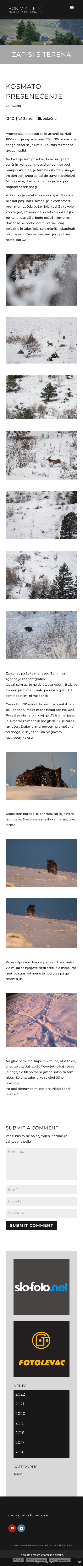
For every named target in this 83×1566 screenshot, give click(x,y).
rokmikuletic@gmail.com (28, 1515)
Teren (18, 1474)
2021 (19, 1404)
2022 (20, 1394)
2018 (20, 1432)
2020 (20, 1413)
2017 (20, 1442)
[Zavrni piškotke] (78, 1558)
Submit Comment (31, 1225)
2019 (20, 1423)
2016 (20, 1452)
